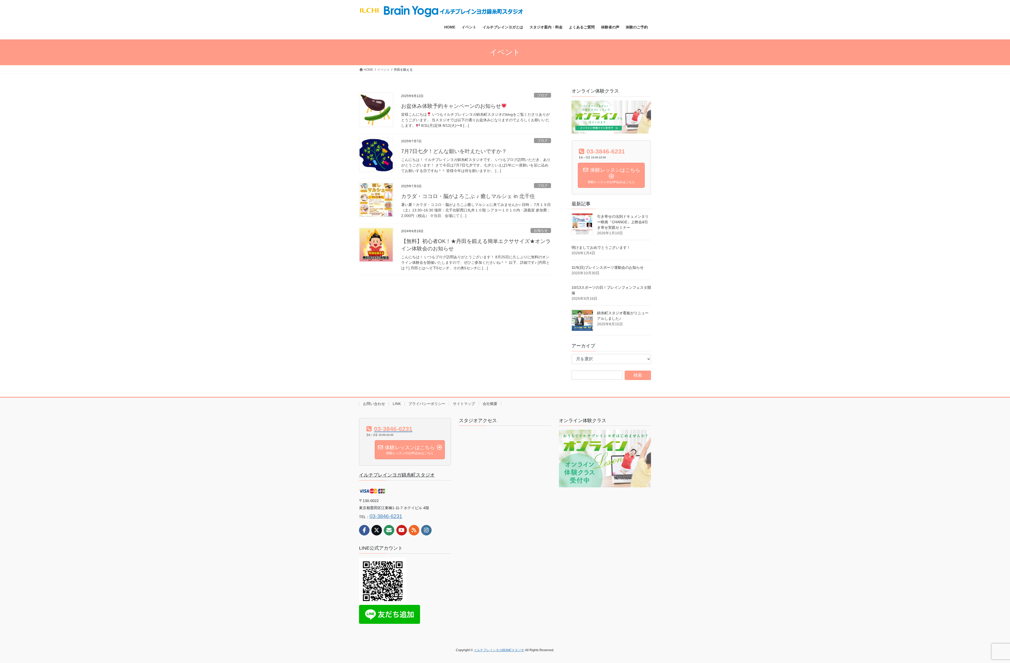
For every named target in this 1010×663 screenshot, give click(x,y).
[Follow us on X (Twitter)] (376, 530)
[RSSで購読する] (414, 530)
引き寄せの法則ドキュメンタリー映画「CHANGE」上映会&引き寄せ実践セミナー (623, 222)
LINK (397, 404)
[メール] (389, 530)
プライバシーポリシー (426, 404)
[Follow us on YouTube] (401, 530)
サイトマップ (464, 404)
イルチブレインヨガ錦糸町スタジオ (397, 475)
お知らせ (541, 230)
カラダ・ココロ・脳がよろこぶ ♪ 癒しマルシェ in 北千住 (468, 196)
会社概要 (490, 404)
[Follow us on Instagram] (426, 530)
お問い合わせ (374, 404)
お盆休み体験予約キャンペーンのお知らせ (451, 106)
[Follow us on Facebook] (364, 530)
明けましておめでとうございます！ (601, 247)
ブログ (542, 95)
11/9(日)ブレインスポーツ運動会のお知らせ (608, 267)
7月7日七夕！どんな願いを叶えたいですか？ (454, 151)
